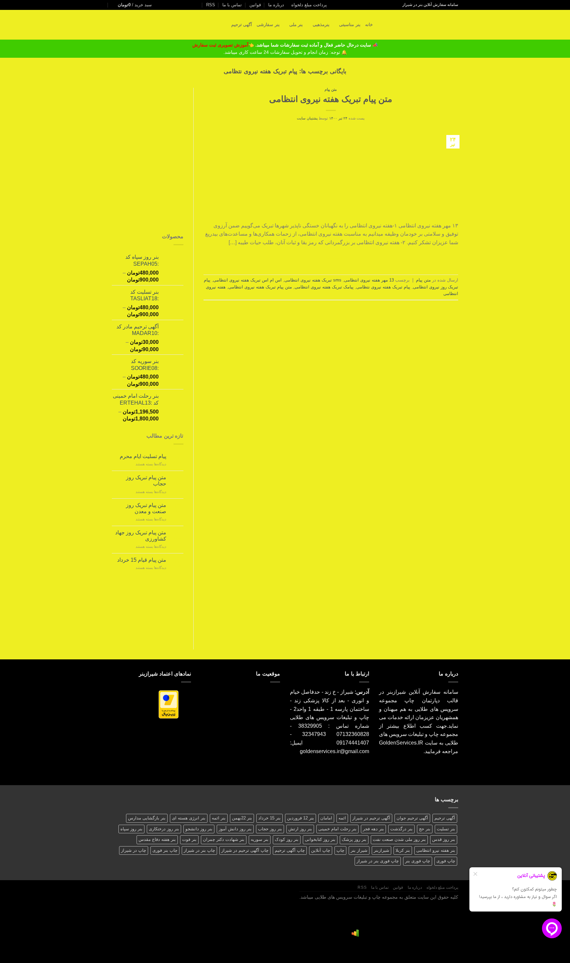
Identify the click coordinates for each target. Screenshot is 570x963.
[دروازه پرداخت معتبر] (168, 704)
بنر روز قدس (443, 839)
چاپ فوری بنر (417, 860)
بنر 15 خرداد (269, 817)
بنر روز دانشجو (198, 828)
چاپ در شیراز (133, 850)
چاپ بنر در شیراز (199, 850)
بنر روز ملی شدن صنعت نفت (399, 839)
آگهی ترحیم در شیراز (371, 817)
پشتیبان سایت (307, 118)
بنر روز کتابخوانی (320, 839)
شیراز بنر (359, 850)
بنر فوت (189, 839)
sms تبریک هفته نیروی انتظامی (312, 280)
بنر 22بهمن (242, 817)
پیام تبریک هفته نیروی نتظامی (383, 286)
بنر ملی (296, 24)
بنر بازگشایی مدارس (147, 817)
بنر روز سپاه (131, 828)
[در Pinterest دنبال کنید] (180, 5)
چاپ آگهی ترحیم (290, 850)
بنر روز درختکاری (164, 828)
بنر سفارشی (268, 24)
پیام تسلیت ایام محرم (143, 456)
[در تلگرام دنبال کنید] (161, 5)
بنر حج (424, 828)
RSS (210, 4)
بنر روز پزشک (354, 839)
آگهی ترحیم (241, 24)
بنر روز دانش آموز (235, 828)
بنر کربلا (403, 850)
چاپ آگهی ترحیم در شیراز (245, 850)
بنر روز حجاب (270, 828)
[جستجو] (379, 24)
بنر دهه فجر (373, 828)
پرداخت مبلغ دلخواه (309, 4)
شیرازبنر (381, 850)
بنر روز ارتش (300, 828)
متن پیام (331, 89)
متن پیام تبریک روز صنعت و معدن (146, 508)
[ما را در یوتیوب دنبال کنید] (168, 5)
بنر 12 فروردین (300, 817)
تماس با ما (232, 4)
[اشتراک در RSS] (174, 5)
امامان (326, 817)
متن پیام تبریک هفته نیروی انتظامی (330, 99)
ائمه (342, 817)
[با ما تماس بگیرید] (187, 5)
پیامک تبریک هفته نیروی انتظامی (324, 286)
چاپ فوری (445, 860)
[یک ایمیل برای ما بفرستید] (193, 5)
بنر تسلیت (446, 828)
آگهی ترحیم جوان (412, 817)
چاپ (340, 850)
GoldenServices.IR (401, 743)
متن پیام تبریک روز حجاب (146, 480)
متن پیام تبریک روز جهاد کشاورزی (140, 536)
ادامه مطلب (331, 257)
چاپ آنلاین (320, 850)
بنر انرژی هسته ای (189, 817)
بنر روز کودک (287, 839)
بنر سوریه (260, 839)
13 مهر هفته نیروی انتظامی (369, 280)
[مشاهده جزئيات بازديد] (355, 933)
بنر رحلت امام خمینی (337, 828)
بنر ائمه (219, 817)
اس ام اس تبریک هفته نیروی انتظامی (247, 280)
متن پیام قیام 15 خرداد (141, 560)
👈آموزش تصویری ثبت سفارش (223, 45)
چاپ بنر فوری (164, 850)
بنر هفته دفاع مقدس (157, 839)
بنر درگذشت (401, 828)
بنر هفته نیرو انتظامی (435, 850)
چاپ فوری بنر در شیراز (378, 860)
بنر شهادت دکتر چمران (223, 839)
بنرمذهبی (321, 24)
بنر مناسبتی (349, 24)
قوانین (255, 4)
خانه (369, 24)
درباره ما (276, 4)
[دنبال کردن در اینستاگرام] (199, 5)
